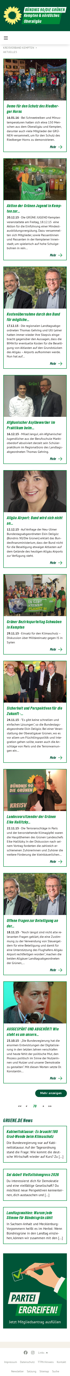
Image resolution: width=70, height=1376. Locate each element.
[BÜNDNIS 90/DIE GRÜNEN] (12, 15)
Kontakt (61, 1362)
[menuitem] (10, 1362)
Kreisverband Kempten (19, 47)
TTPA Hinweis (46, 1362)
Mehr (53, 147)
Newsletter (17, 1371)
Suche (55, 1371)
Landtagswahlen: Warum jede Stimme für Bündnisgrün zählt (30, 1215)
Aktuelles (10, 52)
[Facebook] (25, 1352)
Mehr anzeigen (51, 1093)
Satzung (31, 1371)
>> (50, 1106)
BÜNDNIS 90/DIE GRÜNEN (45, 9)
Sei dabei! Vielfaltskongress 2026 (33, 1174)
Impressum (10, 1362)
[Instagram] (32, 1352)
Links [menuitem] (41, 1352)
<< (19, 1106)
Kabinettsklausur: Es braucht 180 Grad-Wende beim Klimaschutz (32, 1134)
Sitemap (44, 1371)
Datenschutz (27, 1362)
